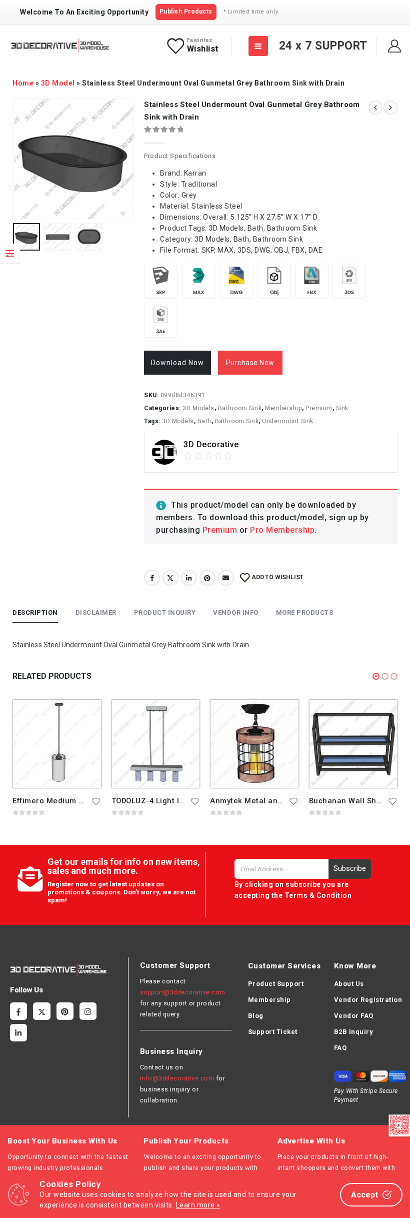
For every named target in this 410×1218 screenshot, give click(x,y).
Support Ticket (273, 1031)
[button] (376, 676)
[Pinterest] (65, 1010)
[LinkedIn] (18, 1032)
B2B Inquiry (354, 1031)
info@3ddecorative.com (177, 1078)
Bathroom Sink (240, 408)
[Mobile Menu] (258, 46)
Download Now (177, 363)
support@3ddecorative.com (183, 992)
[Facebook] (18, 1010)
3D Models (198, 408)
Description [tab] (35, 612)
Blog (256, 1015)
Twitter (170, 578)
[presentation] (25, 159)
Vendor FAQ (354, 1015)
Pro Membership (282, 530)
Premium (319, 408)
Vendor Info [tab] (235, 612)
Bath (205, 421)
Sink (342, 408)
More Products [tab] (305, 612)
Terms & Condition (318, 895)
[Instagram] (88, 1010)
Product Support (276, 983)
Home (23, 83)
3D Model (58, 83)
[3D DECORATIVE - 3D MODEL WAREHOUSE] (60, 46)
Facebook (152, 578)
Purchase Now (250, 363)
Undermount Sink (288, 421)
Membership (283, 408)
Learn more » (198, 1205)
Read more (85, 716)
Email (226, 578)
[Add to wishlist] (97, 800)
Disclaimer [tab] (96, 612)
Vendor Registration (368, 999)
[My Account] (394, 46)
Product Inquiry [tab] (165, 612)
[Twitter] (41, 1010)
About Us (349, 983)
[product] (57, 744)
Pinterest (208, 578)
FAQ (340, 1047)
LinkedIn (189, 578)
